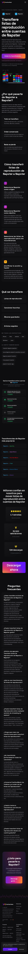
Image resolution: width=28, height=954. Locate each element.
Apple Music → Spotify (7, 933)
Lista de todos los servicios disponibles (7, 936)
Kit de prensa (19, 913)
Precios (18, 908)
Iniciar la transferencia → (14, 56)
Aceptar (10, 949)
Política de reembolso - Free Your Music (20, 934)
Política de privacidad (18, 929)
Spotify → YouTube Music (7, 930)
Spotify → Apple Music (7, 927)
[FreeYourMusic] (7, 2)
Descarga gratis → (14, 880)
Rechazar (21, 949)
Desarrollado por (5, 920)
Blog (17, 911)
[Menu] (25, 2)
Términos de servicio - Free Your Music (20, 939)
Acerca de (18, 906)
